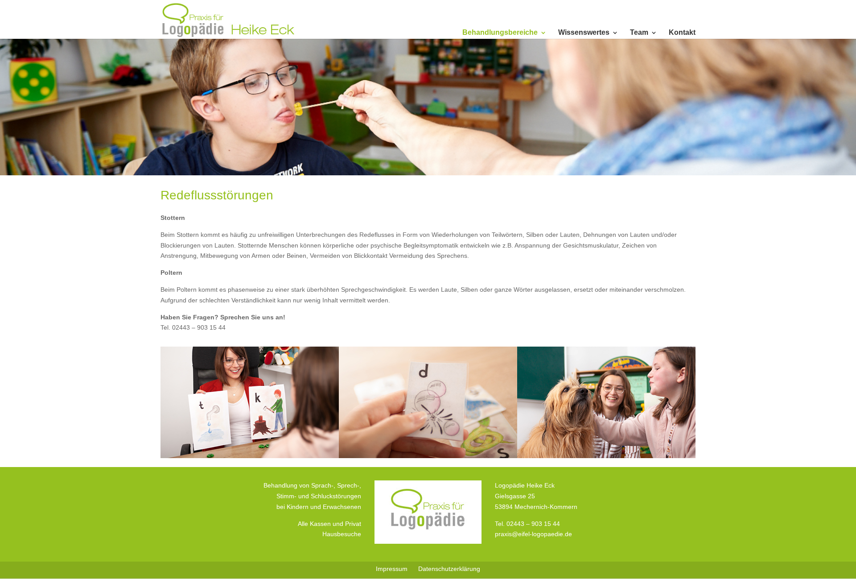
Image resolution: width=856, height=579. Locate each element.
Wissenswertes (583, 32)
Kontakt (682, 32)
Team (639, 32)
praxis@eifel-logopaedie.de (533, 534)
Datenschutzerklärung (449, 568)
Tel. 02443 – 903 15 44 (527, 523)
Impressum (391, 568)
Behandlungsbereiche (500, 32)
